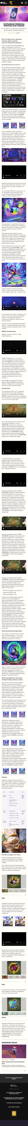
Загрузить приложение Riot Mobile (14, 1078)
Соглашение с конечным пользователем (14, 1093)
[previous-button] (22, 895)
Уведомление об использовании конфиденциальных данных (14, 1098)
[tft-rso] (10, 2)
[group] (14, 891)
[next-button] (25, 895)
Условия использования (14, 1103)
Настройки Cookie (14, 1107)
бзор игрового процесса (8, 1031)
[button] (11, 33)
